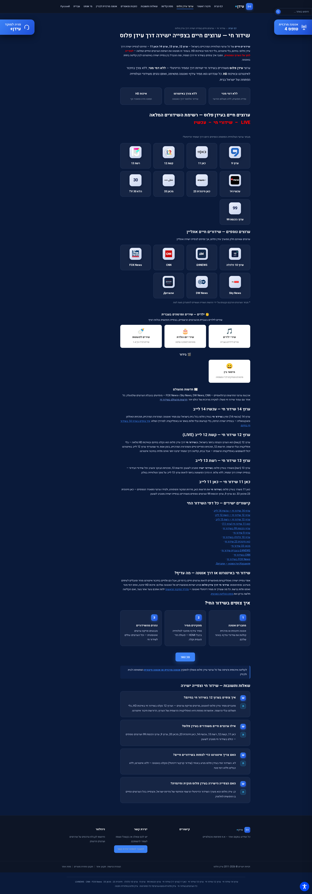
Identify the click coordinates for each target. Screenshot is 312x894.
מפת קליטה (167, 6)
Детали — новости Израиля (233, 564)
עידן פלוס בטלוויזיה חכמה (126, 886)
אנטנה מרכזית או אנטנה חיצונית (162, 670)
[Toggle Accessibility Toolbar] (304, 886)
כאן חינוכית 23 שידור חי (237, 542)
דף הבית (218, 6)
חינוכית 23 (118, 881)
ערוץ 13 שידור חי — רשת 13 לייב (233, 519)
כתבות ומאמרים (129, 6)
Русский (65, 6)
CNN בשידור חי (242, 555)
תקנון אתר (101, 866)
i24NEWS (79, 881)
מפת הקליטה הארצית (222, 594)
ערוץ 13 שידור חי (196, 881)
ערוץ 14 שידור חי (230, 881)
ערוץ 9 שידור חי (241, 533)
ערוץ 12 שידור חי (213, 881)
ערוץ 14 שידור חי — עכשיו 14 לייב (232, 511)
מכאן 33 (107, 881)
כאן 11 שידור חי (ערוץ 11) (236, 524)
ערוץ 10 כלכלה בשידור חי (236, 537)
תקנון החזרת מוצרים (83, 866)
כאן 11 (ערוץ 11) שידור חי (174, 881)
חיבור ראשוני (204, 6)
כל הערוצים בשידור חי (187, 886)
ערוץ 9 (142, 881)
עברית (76, 6)
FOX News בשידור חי (238, 559)
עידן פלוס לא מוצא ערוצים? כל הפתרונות (158, 886)
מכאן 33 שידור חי (240, 546)
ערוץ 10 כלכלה (131, 881)
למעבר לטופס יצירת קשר (130, 849)
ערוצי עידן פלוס (185, 6)
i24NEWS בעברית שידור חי (235, 550)
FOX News (97, 881)
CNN (88, 881)
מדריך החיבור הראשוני (177, 589)
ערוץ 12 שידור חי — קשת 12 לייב (232, 515)
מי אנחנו (88, 6)
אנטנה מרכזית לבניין (106, 6)
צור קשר (185, 657)
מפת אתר (66, 866)
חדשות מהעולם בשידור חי (173, 400)
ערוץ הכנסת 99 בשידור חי (236, 528)
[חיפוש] (278, 11)
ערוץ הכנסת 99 (154, 881)
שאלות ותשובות (149, 6)
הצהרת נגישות (114, 866)
